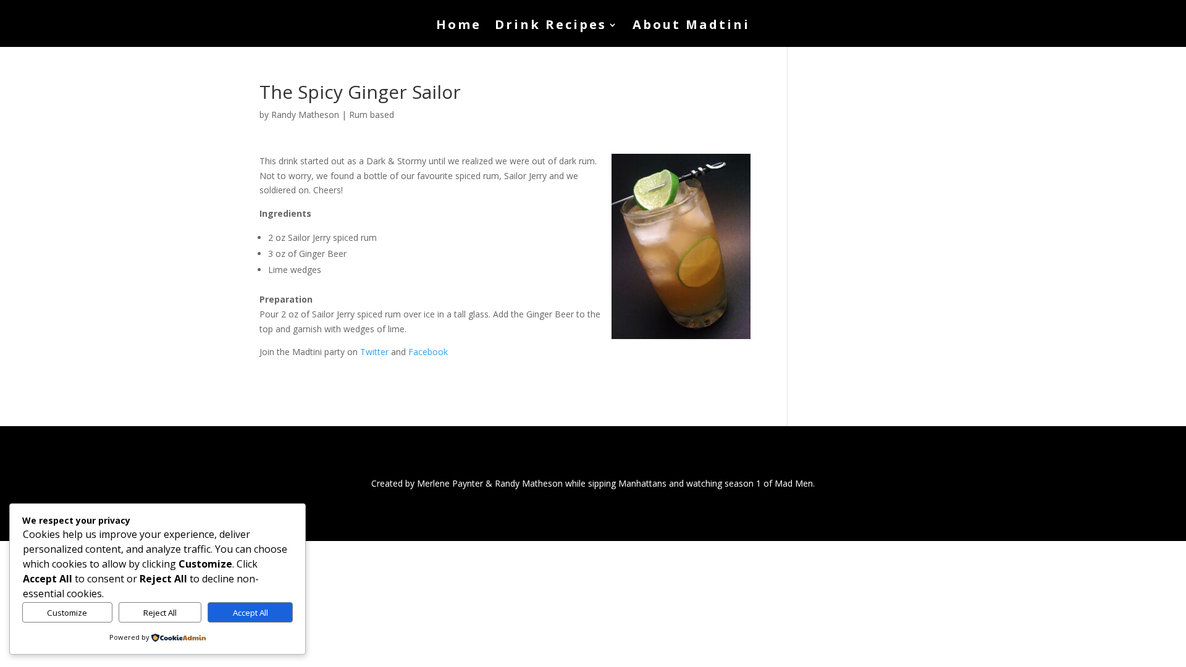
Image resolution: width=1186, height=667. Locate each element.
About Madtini (691, 26)
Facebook (428, 352)
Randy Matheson (305, 114)
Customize (67, 612)
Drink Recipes (551, 26)
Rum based (371, 114)
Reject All (160, 612)
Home (458, 26)
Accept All (250, 612)
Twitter (374, 352)
